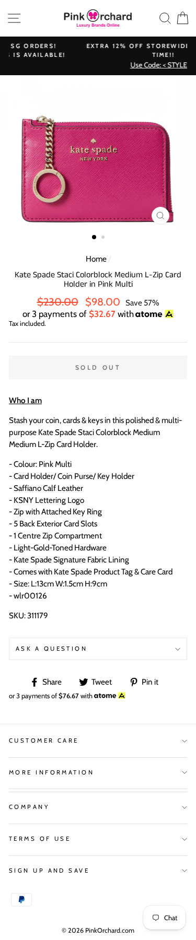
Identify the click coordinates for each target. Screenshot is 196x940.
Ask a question (51, 648)
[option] (98, 152)
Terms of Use (40, 838)
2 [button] (104, 238)
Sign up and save (49, 870)
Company (29, 806)
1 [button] (94, 237)
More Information (51, 772)
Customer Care (44, 740)
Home (96, 259)
